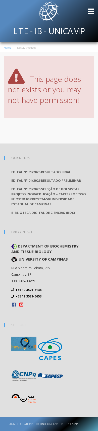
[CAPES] (50, 348)
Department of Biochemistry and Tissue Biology (45, 248)
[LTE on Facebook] (14, 304)
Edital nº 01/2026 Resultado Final (41, 172)
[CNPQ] (23, 375)
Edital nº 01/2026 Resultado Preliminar (46, 180)
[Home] (49, 11)
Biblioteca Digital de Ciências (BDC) (43, 212)
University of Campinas (43, 259)
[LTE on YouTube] (21, 304)
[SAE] (23, 398)
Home (7, 47)
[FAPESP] (50, 375)
